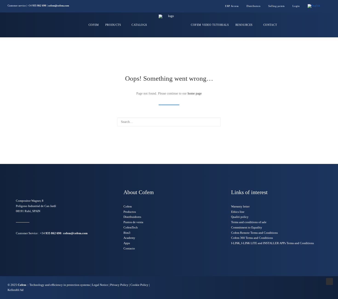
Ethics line (237, 211)
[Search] (169, 122)
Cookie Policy (139, 285)
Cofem (94, 25)
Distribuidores (132, 217)
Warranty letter (240, 206)
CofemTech (130, 227)
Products (113, 25)
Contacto (129, 248)
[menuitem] (233, 6)
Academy (129, 238)
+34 (50, 233)
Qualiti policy (240, 217)
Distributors (253, 6)
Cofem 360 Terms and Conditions (252, 238)
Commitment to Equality (246, 227)
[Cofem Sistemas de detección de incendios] (169, 25)
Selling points (276, 6)
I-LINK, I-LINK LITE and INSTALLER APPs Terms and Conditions (272, 243)
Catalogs (139, 25)
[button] (329, 6)
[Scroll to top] (329, 281)
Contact (270, 25)
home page (195, 93)
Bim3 (126, 232)
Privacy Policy (119, 285)
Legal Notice (100, 285)
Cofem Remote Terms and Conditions (254, 232)
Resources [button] (244, 25)
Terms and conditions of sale (248, 222)
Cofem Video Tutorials (210, 25)
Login (296, 6)
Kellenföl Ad (15, 290)
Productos (129, 211)
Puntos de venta (133, 222)
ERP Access (232, 6)
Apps (126, 243)
